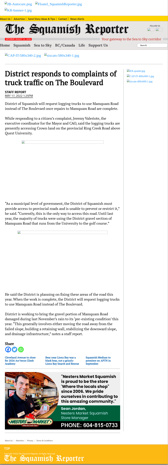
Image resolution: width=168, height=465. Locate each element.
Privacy (30, 441)
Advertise (20, 441)
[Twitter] (14, 349)
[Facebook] (8, 349)
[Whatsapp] (21, 349)
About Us (9, 441)
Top (7, 448)
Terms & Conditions (44, 441)
